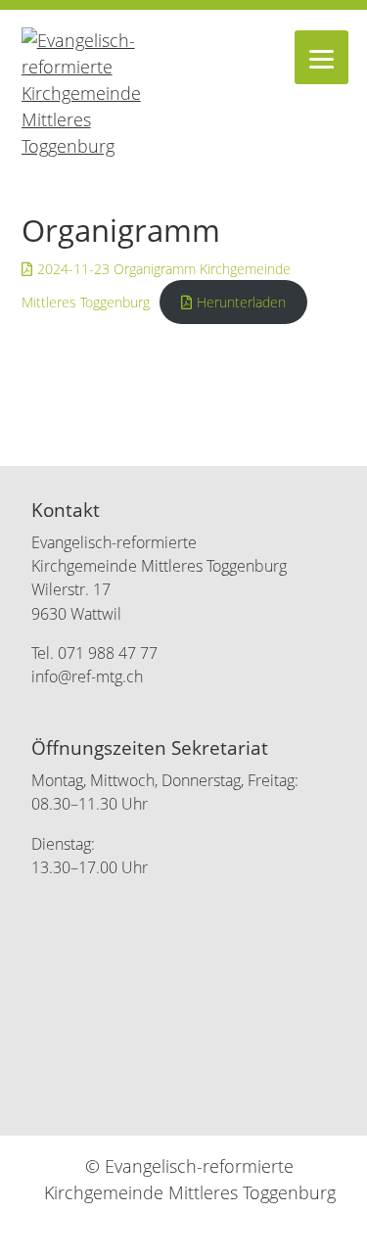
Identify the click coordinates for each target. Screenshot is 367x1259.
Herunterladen (241, 302)
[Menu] (321, 57)
